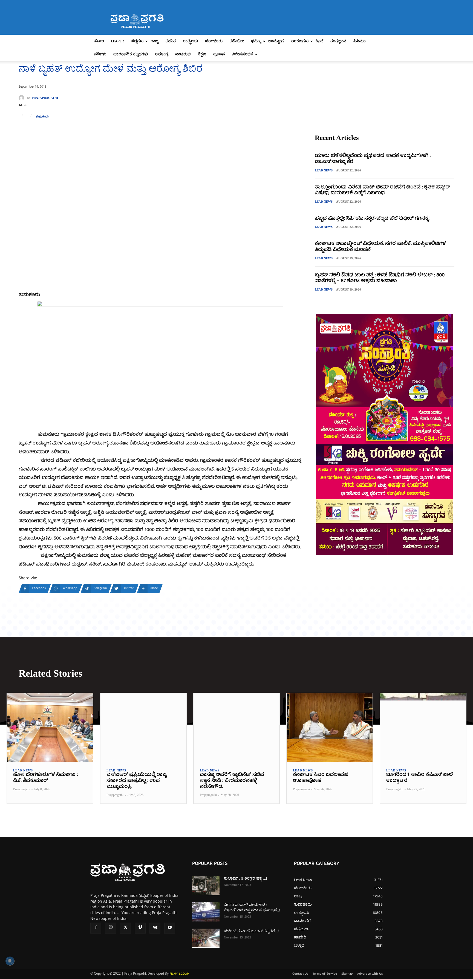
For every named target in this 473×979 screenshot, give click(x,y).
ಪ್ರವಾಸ (219, 54)
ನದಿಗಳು (100, 54)
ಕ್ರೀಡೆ (319, 41)
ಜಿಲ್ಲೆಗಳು (137, 41)
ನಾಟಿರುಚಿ (183, 54)
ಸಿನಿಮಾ (359, 41)
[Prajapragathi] (23, 98)
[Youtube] (169, 928)
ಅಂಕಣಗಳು (299, 41)
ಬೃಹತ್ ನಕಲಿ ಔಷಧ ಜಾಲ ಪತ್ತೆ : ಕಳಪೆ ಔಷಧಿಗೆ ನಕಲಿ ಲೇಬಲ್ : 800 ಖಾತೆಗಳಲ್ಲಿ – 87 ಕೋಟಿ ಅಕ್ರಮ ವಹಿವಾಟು (380, 278)
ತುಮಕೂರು (42, 116)
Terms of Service (325, 974)
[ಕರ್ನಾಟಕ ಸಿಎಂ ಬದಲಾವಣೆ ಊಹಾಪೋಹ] (330, 727)
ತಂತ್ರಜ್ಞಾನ (338, 41)
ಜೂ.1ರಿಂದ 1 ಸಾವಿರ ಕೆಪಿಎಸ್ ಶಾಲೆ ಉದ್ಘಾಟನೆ (419, 778)
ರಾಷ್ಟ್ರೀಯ (190, 41)
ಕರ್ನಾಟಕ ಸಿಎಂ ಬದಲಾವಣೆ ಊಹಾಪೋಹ (320, 778)
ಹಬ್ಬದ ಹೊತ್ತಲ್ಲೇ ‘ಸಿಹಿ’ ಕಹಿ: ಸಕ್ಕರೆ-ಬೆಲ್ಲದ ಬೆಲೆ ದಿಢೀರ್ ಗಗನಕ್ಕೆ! (372, 218)
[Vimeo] (140, 928)
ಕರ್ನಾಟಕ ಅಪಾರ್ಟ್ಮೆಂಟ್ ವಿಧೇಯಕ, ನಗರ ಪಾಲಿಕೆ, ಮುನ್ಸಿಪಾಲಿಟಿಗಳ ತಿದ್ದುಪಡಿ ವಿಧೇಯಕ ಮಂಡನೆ (380, 247)
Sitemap (347, 974)
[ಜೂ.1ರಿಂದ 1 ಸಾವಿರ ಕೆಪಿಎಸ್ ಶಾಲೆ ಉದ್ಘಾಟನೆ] (423, 727)
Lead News (324, 170)
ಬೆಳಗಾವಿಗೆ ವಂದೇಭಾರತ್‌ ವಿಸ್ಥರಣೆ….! (251, 931)
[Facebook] (95, 928)
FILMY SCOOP (179, 974)
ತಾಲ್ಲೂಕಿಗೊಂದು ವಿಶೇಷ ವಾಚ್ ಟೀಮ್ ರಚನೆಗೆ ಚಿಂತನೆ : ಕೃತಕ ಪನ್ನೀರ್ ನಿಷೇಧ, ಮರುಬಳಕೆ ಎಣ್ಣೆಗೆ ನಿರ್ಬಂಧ (382, 190)
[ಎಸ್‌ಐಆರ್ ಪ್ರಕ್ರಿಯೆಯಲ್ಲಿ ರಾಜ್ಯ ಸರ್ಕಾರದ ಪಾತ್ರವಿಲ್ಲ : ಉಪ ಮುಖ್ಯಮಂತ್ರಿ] (143, 727)
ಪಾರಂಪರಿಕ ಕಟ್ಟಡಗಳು (130, 54)
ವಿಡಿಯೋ (237, 41)
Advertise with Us (370, 974)
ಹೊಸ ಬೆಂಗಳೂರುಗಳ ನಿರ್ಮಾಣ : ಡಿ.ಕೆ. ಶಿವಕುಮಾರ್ (45, 778)
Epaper (117, 41)
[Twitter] (125, 928)
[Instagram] (110, 928)
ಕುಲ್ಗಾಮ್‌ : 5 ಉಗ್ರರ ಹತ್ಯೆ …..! (245, 878)
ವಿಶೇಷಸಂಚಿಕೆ (242, 54)
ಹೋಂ (99, 41)
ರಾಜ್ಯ (154, 41)
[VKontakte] (154, 928)
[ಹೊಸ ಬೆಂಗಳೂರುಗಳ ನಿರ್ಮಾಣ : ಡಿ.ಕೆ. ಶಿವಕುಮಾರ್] (50, 727)
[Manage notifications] (9, 961)
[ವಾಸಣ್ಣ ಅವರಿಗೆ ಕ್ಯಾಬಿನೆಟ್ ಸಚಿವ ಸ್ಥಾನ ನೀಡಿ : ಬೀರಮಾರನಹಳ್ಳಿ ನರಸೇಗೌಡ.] (236, 727)
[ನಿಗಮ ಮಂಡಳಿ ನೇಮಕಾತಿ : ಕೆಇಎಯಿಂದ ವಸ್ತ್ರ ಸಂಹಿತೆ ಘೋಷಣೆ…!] (206, 911)
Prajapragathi (45, 97)
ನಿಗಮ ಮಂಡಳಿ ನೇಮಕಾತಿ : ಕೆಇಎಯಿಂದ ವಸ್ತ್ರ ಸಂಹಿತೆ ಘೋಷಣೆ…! (252, 908)
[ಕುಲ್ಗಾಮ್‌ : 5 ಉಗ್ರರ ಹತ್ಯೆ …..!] (206, 885)
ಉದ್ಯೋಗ (276, 41)
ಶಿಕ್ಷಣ (202, 54)
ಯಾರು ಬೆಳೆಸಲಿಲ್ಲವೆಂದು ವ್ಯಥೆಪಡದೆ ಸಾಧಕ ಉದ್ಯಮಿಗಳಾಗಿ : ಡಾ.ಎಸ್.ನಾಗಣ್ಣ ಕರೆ (373, 159)
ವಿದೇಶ (171, 41)
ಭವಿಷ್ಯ (256, 41)
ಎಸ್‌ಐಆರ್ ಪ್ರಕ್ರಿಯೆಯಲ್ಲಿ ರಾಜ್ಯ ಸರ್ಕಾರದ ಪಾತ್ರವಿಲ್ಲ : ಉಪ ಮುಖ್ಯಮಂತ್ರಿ (136, 781)
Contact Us (300, 974)
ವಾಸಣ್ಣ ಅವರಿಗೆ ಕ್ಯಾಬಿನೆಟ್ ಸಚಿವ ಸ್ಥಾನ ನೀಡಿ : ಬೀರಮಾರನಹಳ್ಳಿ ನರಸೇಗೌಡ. (232, 781)
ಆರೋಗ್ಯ (161, 54)
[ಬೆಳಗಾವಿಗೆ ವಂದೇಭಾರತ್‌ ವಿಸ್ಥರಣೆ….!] (206, 938)
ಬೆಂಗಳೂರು (214, 41)
